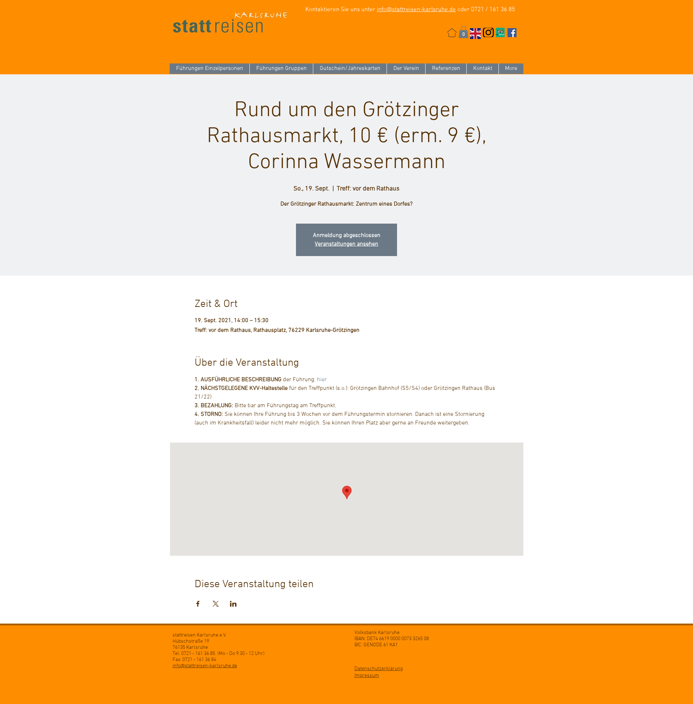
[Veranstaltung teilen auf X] (215, 604)
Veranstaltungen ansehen (346, 244)
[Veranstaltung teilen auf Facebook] (198, 604)
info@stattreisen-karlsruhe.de (416, 9)
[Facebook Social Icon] (512, 32)
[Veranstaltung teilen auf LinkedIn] (233, 604)
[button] (463, 32)
